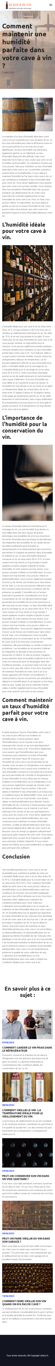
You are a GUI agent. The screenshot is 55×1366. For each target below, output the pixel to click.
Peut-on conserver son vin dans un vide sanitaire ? (25, 1177)
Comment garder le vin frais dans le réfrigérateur (27, 1049)
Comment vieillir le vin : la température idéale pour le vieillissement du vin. (22, 1113)
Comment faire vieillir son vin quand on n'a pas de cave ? (24, 1303)
